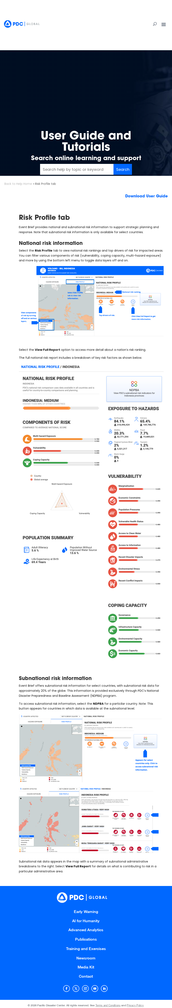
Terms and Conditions (108, 1005)
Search (122, 169)
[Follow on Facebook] (66, 988)
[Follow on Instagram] (85, 988)
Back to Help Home (18, 184)
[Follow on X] (76, 988)
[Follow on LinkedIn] (104, 988)
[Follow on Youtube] (94, 988)
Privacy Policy (135, 1005)
